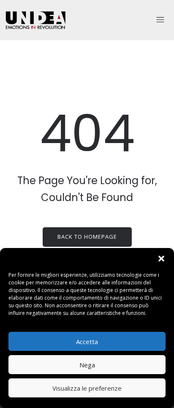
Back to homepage (87, 236)
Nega (87, 365)
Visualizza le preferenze (87, 388)
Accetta (87, 341)
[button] (161, 258)
